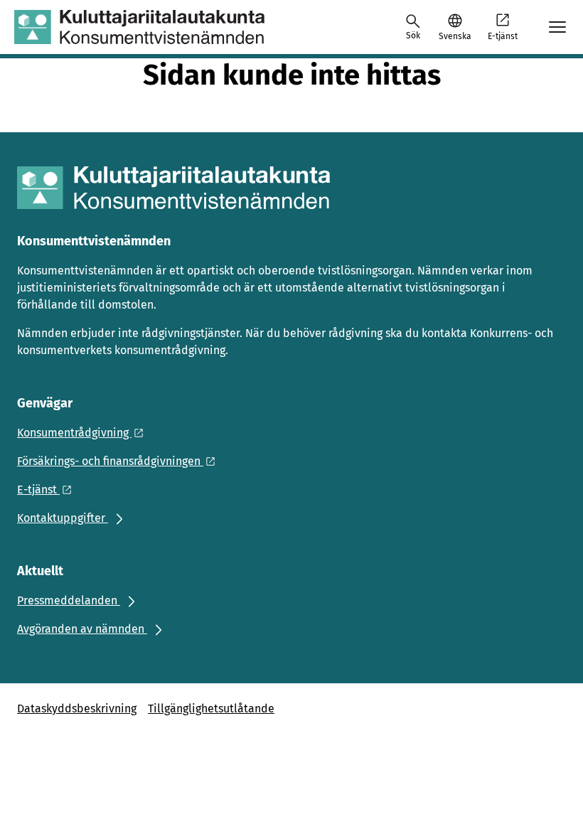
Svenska (455, 36)
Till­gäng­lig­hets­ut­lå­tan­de (211, 708)
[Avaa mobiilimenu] (557, 27)
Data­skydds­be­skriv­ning (77, 708)
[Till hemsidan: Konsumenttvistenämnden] (139, 27)
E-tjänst (503, 36)
